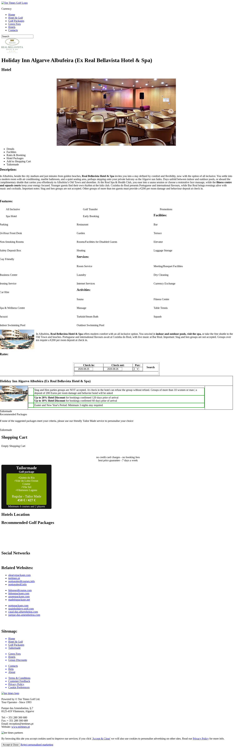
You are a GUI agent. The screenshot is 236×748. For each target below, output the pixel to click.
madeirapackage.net (19, 599)
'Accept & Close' (101, 738)
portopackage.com (18, 605)
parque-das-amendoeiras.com (24, 614)
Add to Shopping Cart (19, 161)
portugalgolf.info (17, 584)
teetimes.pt (14, 578)
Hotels (11, 27)
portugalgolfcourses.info (21, 581)
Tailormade (13, 164)
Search (151, 367)
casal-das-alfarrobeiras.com (23, 611)
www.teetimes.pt (20, 726)
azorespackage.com (19, 596)
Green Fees (14, 23)
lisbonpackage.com (18, 593)
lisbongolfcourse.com (20, 590)
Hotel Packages (15, 158)
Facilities (11, 152)
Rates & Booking (16, 155)
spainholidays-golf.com (21, 608)
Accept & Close (10, 745)
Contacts (13, 30)
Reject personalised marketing (37, 744)
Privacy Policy (201, 738)
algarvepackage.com (19, 575)
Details (10, 148)
